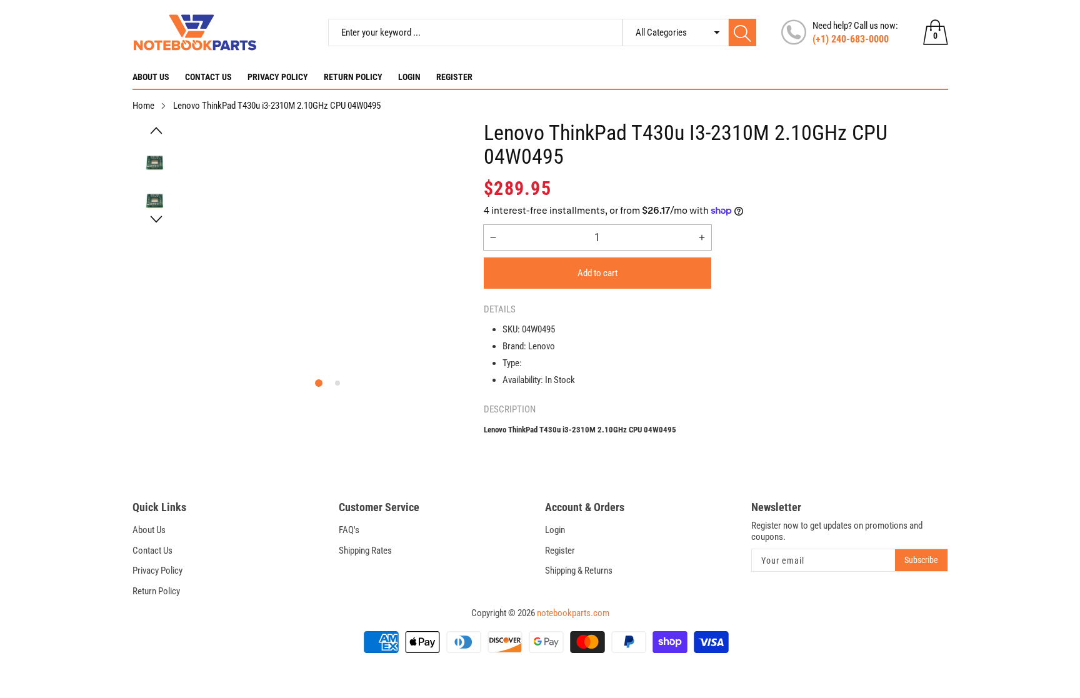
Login (409, 77)
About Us (150, 77)
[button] (156, 130)
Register (454, 77)
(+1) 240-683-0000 (850, 39)
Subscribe (921, 560)
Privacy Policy (278, 77)
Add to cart (598, 273)
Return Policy (353, 77)
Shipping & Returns (578, 570)
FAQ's (349, 530)
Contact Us (208, 77)
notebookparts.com (573, 613)
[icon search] (742, 32)
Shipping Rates (365, 550)
